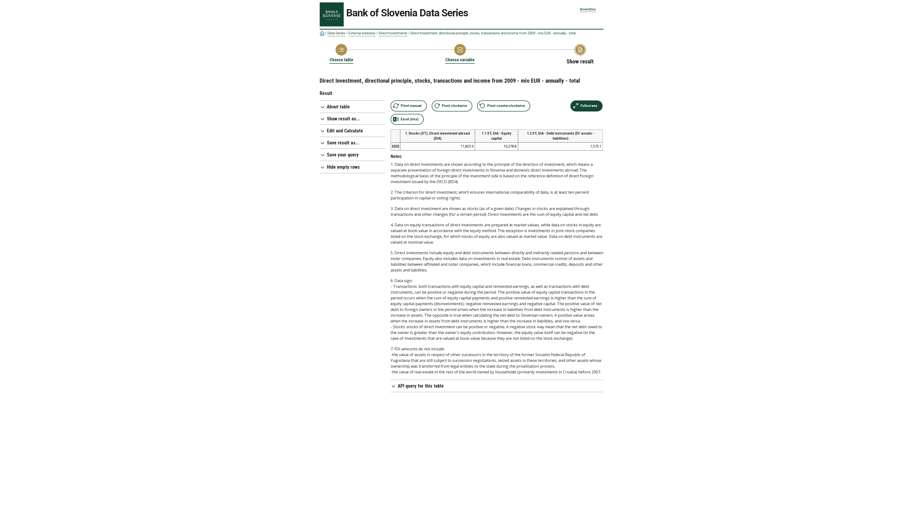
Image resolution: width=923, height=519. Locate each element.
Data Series (336, 33)
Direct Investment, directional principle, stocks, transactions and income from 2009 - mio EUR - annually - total (493, 33)
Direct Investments (393, 33)
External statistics (362, 33)
